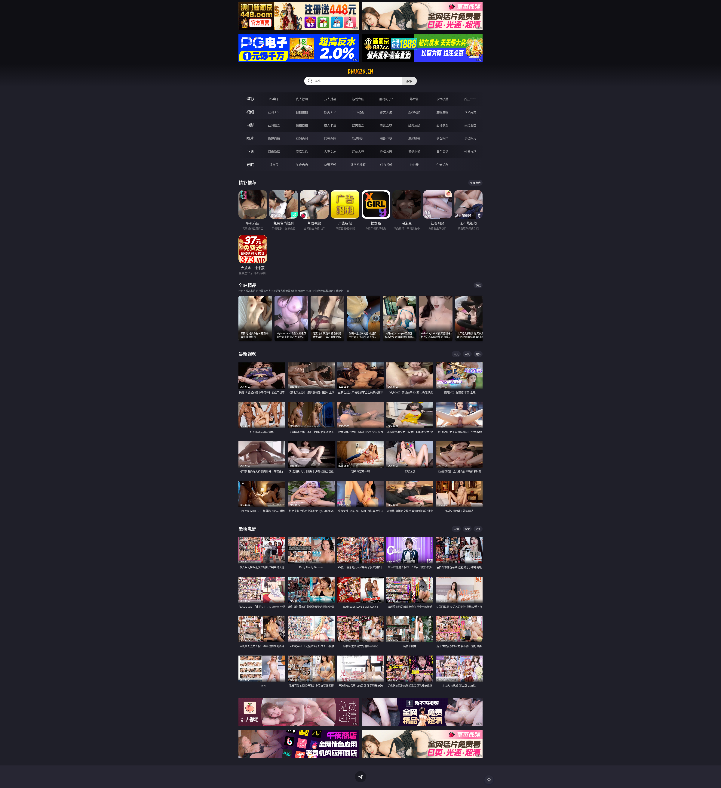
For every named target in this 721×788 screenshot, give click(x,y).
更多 (478, 354)
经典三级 (414, 125)
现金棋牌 (442, 99)
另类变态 (470, 125)
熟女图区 (442, 138)
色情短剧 (442, 165)
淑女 (467, 529)
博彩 (250, 98)
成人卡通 (330, 125)
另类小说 (414, 152)
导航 (250, 164)
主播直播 (442, 112)
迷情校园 (386, 152)
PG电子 (274, 99)
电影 (250, 125)
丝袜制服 (414, 112)
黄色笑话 (442, 152)
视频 (250, 112)
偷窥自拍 (274, 138)
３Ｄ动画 (358, 112)
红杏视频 (386, 165)
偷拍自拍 (302, 125)
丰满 (456, 529)
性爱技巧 (470, 152)
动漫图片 (358, 138)
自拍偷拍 (302, 112)
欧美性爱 (358, 125)
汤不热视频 (358, 165)
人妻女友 (330, 152)
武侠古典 (358, 152)
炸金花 (414, 99)
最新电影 (247, 529)
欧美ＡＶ (330, 112)
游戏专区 (358, 99)
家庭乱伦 (302, 152)
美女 (456, 354)
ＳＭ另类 (470, 112)
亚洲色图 (302, 138)
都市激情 (274, 152)
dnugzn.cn (360, 71)
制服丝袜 (386, 125)
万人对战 (330, 99)
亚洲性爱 (274, 125)
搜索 (409, 81)
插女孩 (273, 165)
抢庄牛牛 (470, 99)
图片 (250, 138)
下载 (478, 285)
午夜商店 (302, 165)
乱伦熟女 (442, 125)
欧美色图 (330, 138)
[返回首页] (488, 779)
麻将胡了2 (386, 99)
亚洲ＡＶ (274, 112)
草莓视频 (330, 165)
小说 (250, 151)
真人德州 (302, 99)
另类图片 (470, 138)
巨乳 (467, 354)
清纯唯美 (414, 138)
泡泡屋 (414, 165)
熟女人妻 (386, 112)
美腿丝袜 (386, 138)
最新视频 (247, 354)
